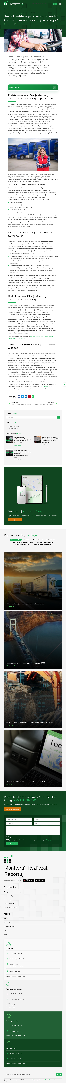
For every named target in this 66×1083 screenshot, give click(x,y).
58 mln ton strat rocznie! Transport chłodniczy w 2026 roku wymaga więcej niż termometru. (50, 439)
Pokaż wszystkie (16, 539)
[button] (19, 396)
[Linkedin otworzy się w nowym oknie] (56, 4)
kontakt (45, 386)
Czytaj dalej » (17, 445)
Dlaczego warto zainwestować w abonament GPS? (25, 663)
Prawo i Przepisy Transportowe (42, 544)
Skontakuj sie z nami (12, 809)
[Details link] (8, 599)
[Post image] (33, 581)
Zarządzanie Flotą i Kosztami (33, 547)
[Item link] (64, 380)
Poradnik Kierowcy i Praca (22, 544)
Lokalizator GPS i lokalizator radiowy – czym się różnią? (28, 781)
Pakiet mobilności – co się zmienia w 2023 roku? (25, 604)
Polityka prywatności (37, 1079)
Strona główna (8, 13)
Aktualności (26, 539)
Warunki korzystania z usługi (52, 1079)
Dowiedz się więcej (12, 609)
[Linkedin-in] (60, 1074)
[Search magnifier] (58, 417)
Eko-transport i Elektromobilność (23, 542)
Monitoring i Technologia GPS (44, 542)
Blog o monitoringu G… (18, 13)
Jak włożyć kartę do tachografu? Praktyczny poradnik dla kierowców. (22, 438)
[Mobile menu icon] (60, 4)
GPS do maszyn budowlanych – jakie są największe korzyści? (30, 722)
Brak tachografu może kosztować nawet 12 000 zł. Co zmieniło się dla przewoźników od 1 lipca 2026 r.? (22, 454)
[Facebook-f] (57, 1074)
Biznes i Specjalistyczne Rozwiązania (44, 539)
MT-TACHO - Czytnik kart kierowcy (40, 3)
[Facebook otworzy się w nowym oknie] (54, 4)
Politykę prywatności (50, 840)
